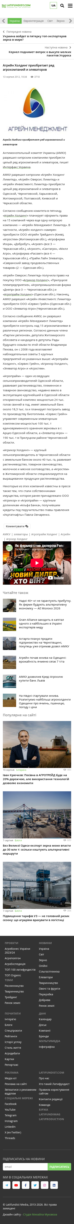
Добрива (44, 1000)
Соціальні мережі (19, 1098)
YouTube (10, 1109)
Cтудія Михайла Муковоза (40, 1214)
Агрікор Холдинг (17, 539)
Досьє (42, 1025)
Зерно (61, 21)
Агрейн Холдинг (15, 215)
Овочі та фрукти (49, 988)
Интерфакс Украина (16, 167)
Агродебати (12, 1053)
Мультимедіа (49, 1041)
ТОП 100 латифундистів (20, 969)
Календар (45, 1019)
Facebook (11, 1104)
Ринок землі (12, 1003)
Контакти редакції (51, 1099)
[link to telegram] (6, 1185)
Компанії (44, 1030)
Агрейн (65, 534)
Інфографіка (47, 1046)
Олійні (43, 966)
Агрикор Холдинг (36, 280)
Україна (14, 21)
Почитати (13, 1013)
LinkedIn (10, 1126)
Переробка (46, 994)
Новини (45, 943)
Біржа (43, 1110)
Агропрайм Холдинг (18, 294)
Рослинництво (14, 986)
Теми (9, 980)
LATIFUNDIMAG (49, 1114)
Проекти (11, 943)
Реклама (11, 1073)
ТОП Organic (13, 975)
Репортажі (11, 1065)
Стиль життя (13, 1047)
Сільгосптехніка (49, 971)
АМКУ (6, 534)
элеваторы (21, 534)
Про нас (44, 1078)
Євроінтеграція (34, 21)
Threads (10, 1138)
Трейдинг (11, 997)
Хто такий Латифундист (54, 1084)
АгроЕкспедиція (15, 964)
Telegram (11, 1115)
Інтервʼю (21, 770)
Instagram (11, 1121)
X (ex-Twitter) (13, 1132)
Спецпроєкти (13, 1030)
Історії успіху (13, 1042)
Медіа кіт (11, 1078)
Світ (50, 21)
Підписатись (59, 1167)
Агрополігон (13, 958)
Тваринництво (14, 991)
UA (53, 5)
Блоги (18, 840)
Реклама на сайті (16, 1084)
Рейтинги (11, 1036)
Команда (44, 1105)
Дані (42, 1013)
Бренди (44, 1036)
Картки (9, 1059)
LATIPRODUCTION (51, 1119)
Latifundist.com (51, 1073)
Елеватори (46, 977)
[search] (62, 5)
